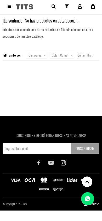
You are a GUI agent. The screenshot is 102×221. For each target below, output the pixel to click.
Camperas (35, 55)
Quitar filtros (85, 55)
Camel (60, 55)
